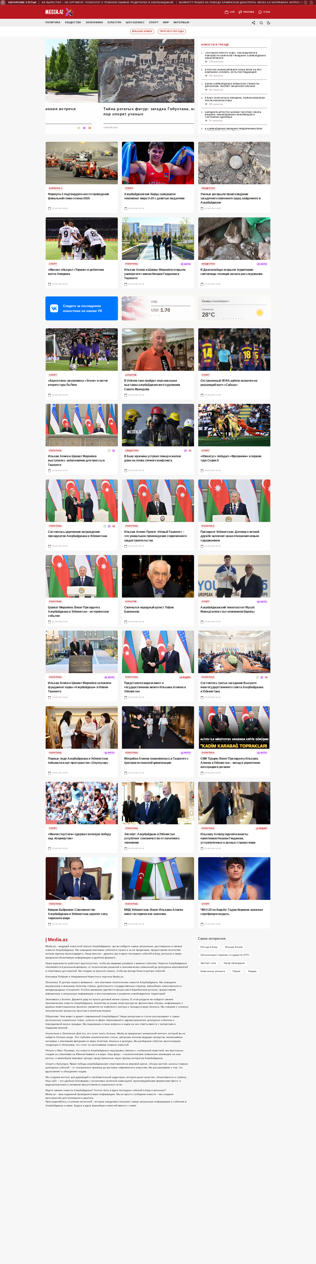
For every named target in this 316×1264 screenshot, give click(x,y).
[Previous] (305, 2)
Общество (73, 22)
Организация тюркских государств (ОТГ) (224, 954)
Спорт (154, 22)
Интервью (181, 22)
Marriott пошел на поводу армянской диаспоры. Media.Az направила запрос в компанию (236, 2)
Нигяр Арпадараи (234, 963)
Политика (52, 22)
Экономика (94, 22)
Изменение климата (212, 971)
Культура (114, 22)
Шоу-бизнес (135, 22)
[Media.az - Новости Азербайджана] (59, 12)
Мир (166, 22)
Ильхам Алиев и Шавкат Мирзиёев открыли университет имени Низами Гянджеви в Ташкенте (152, 111)
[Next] (311, 2)
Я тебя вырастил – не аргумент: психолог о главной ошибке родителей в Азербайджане (91, 2)
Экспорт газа (208, 963)
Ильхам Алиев (233, 947)
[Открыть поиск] (261, 22)
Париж (237, 971)
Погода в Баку (208, 947)
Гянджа (252, 971)
